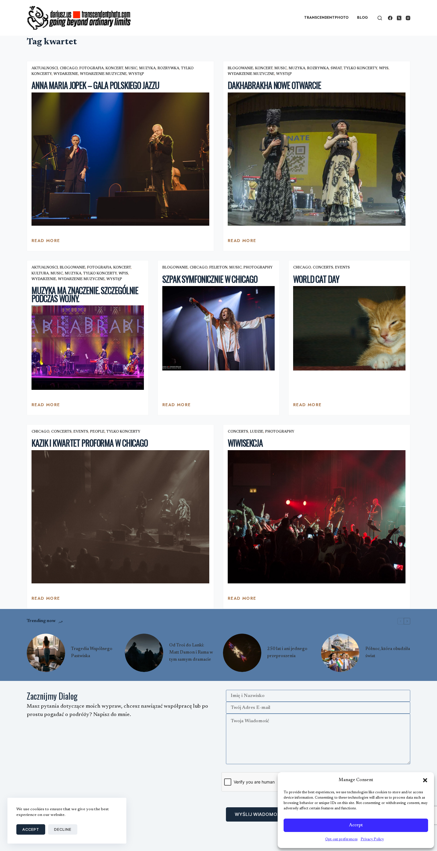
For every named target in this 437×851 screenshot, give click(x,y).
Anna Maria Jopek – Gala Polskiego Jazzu (95, 85)
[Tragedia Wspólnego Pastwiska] (46, 653)
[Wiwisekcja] (316, 517)
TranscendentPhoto (326, 17)
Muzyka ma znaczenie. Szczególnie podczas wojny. (85, 294)
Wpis (384, 68)
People (97, 432)
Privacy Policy (372, 839)
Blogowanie (240, 68)
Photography (258, 267)
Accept (356, 825)
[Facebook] (390, 18)
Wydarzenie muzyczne (103, 74)
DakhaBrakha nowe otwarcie (274, 85)
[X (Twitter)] (399, 18)
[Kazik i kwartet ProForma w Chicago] (120, 517)
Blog (362, 17)
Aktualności (45, 68)
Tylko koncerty (360, 68)
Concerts (323, 267)
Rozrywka (168, 68)
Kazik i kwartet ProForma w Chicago (90, 443)
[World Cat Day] (349, 328)
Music (131, 68)
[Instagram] (408, 18)
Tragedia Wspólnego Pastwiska (91, 652)
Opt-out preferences (341, 839)
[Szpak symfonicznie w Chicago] (218, 328)
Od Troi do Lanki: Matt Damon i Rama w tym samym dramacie (191, 652)
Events (342, 267)
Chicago (69, 68)
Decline (62, 829)
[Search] (380, 18)
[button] (425, 780)
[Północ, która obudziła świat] (340, 653)
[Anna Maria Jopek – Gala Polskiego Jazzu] (120, 159)
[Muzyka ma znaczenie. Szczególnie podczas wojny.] (88, 347)
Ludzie (256, 432)
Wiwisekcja (245, 443)
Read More (46, 242)
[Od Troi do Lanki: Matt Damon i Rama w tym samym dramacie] (144, 653)
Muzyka (147, 68)
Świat (336, 68)
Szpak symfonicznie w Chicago (209, 279)
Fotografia (91, 68)
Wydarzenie (66, 74)
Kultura (40, 273)
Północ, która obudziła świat (387, 652)
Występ (136, 74)
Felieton (218, 267)
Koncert (114, 68)
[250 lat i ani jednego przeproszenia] (242, 653)
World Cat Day (316, 279)
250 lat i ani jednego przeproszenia (287, 652)
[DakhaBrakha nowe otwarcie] (316, 159)
